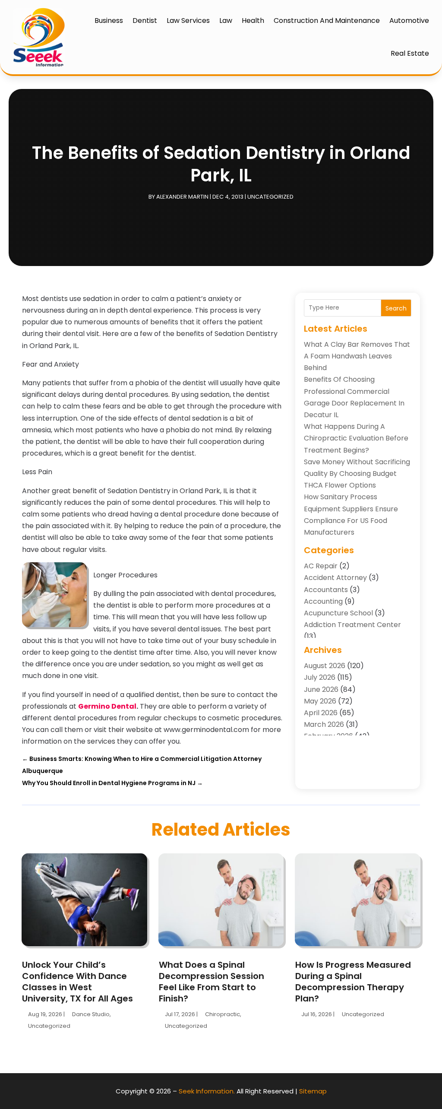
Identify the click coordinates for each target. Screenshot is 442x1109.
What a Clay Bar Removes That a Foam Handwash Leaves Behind (357, 356)
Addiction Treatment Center (352, 625)
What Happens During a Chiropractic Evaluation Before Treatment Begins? (356, 438)
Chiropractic (222, 1014)
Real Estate (410, 53)
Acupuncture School (338, 613)
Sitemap (313, 1091)
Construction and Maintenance (327, 20)
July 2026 (319, 677)
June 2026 (321, 689)
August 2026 (324, 666)
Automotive (409, 20)
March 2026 (324, 724)
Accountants (326, 590)
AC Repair (321, 566)
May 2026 (320, 701)
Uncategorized (270, 197)
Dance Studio (91, 1014)
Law (225, 20)
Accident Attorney (335, 578)
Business (109, 20)
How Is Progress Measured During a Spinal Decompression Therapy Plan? (353, 981)
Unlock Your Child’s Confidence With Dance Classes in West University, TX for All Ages (77, 981)
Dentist (145, 20)
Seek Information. (207, 1091)
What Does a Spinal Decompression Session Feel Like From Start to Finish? (211, 981)
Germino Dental (107, 706)
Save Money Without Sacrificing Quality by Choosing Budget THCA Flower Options (357, 473)
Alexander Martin (182, 197)
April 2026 (321, 713)
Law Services (188, 20)
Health (253, 20)
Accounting (323, 601)
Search (396, 308)
